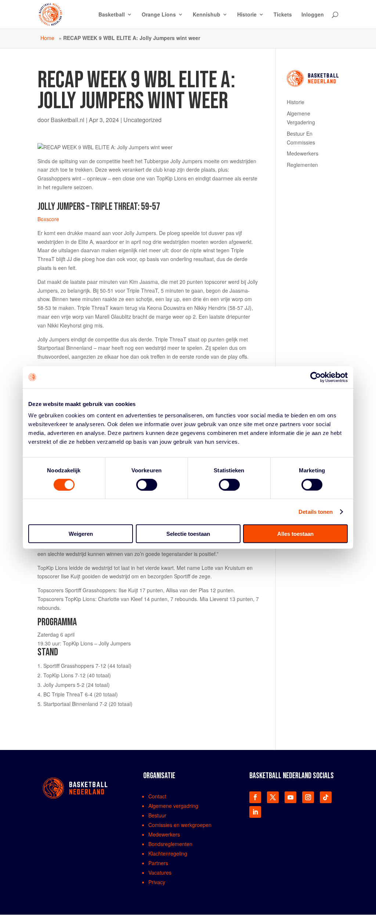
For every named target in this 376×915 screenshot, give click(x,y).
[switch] (146, 484)
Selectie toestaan (188, 534)
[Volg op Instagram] (308, 797)
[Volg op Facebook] (255, 797)
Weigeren (81, 534)
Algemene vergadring (173, 805)
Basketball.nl (67, 120)
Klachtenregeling (167, 853)
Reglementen (302, 164)
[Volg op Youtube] (290, 797)
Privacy (156, 882)
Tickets (283, 15)
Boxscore (48, 219)
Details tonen (316, 511)
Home (47, 37)
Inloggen (312, 15)
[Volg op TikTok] (326, 797)
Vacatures (159, 872)
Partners (158, 863)
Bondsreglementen (170, 844)
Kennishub (206, 15)
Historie (247, 15)
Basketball (111, 15)
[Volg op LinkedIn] (255, 812)
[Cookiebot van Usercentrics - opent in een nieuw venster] (315, 377)
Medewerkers (302, 153)
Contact (157, 796)
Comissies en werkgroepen (180, 824)
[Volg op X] (273, 797)
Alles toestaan (295, 534)
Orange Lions (159, 15)
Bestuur (157, 815)
